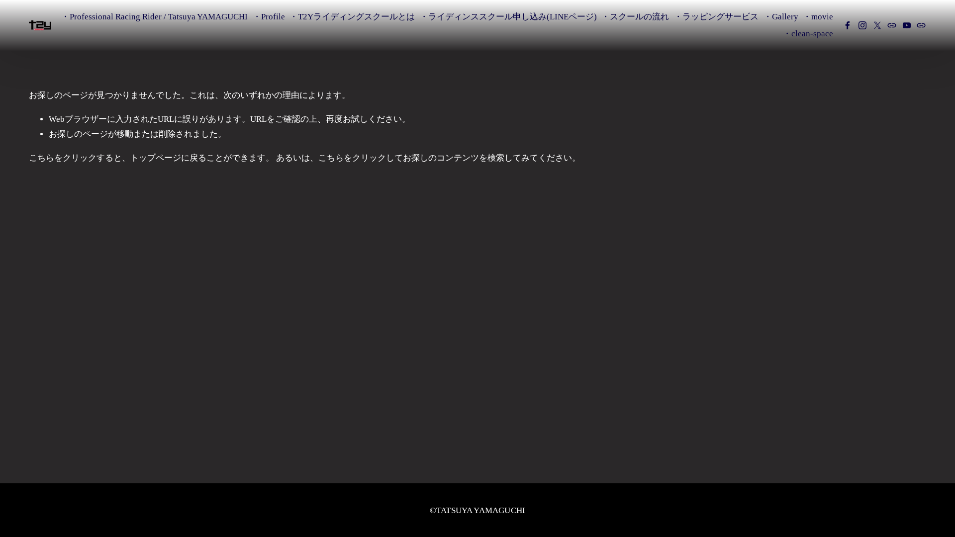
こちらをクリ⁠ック (62, 158)
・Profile (269, 16)
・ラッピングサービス (716, 16)
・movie (818, 16)
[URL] (892, 25)
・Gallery (781, 16)
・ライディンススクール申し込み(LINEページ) (508, 16)
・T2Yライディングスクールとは (352, 16)
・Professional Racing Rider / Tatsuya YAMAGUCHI (154, 16)
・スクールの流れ (635, 16)
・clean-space (808, 33)
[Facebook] (848, 25)
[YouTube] (907, 25)
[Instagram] (862, 25)
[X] (877, 25)
